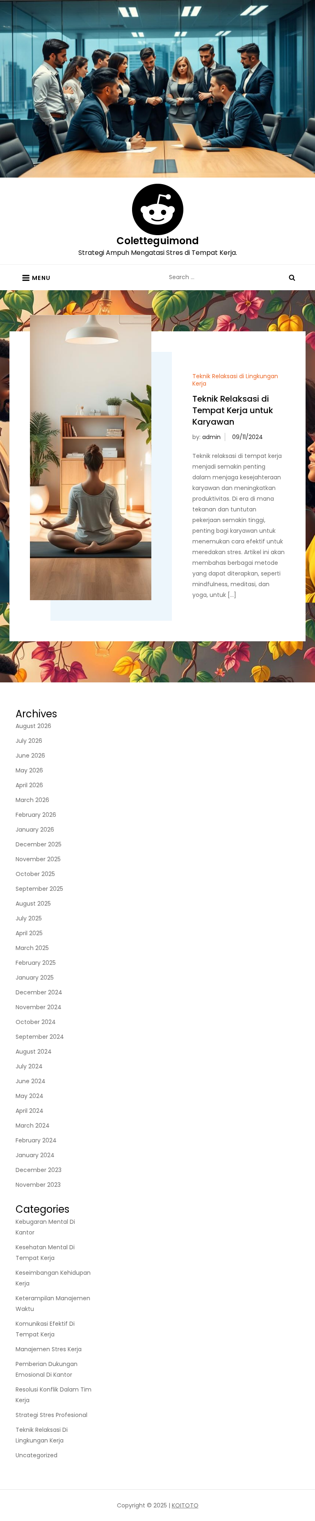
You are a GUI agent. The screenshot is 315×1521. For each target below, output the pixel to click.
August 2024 (34, 1051)
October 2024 (36, 1022)
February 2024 (36, 1140)
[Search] (292, 277)
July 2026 (29, 741)
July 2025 (29, 918)
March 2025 (32, 948)
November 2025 (38, 859)
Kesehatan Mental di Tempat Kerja (45, 1252)
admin (211, 437)
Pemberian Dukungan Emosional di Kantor (47, 1369)
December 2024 (39, 992)
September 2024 (40, 1037)
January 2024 (35, 1155)
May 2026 (29, 770)
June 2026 (30, 755)
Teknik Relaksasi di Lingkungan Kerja (235, 379)
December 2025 (39, 844)
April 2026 (29, 785)
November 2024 (39, 1007)
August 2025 (33, 903)
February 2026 (36, 815)
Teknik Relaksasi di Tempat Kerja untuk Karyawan (232, 410)
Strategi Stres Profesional (51, 1415)
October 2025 (35, 874)
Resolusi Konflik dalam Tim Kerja (53, 1394)
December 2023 (39, 1170)
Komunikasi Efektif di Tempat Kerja (45, 1329)
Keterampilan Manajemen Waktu (53, 1303)
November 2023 (38, 1185)
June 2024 (31, 1081)
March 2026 (32, 800)
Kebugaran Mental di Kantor (45, 1227)
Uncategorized (36, 1455)
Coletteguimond (157, 240)
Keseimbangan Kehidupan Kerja (53, 1278)
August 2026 (33, 726)
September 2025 (39, 889)
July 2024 (29, 1066)
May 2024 (29, 1096)
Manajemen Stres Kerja (49, 1349)
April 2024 (29, 1111)
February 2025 (36, 963)
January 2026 (35, 829)
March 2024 (33, 1125)
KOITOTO (185, 1505)
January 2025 (35, 977)
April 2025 (29, 933)
